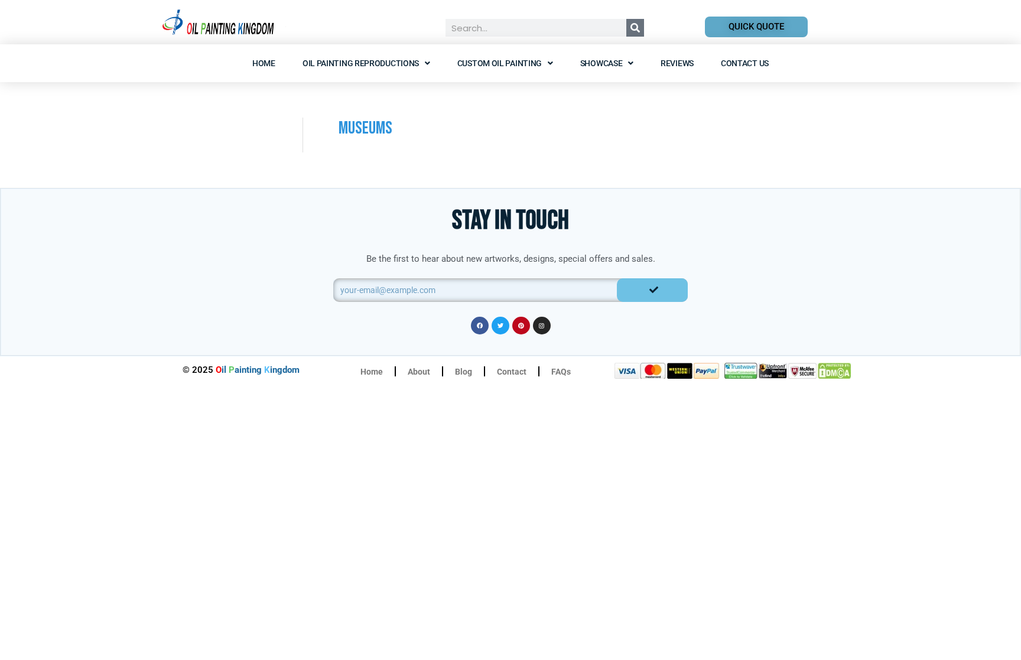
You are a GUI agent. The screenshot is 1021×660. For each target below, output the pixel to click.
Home (263, 63)
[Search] (635, 28)
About (419, 371)
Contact (511, 371)
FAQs (561, 371)
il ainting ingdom (258, 370)
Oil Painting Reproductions (361, 63)
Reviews (677, 63)
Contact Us (745, 63)
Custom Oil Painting (499, 63)
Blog (463, 371)
